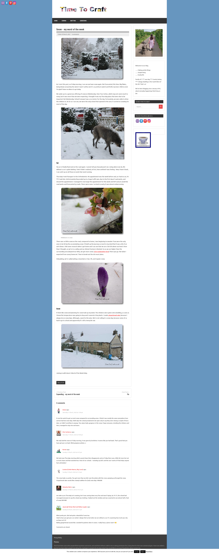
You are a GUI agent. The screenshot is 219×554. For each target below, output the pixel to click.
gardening (83, 21)
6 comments (75, 34)
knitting (73, 21)
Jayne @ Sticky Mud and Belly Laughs (75, 507)
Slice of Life (60, 382)
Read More (149, 551)
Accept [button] (137, 551)
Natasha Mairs (67, 487)
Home (56, 21)
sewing (64, 21)
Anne (64, 410)
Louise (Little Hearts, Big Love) (73, 469)
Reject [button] (142, 551)
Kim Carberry (67, 432)
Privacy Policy (58, 537)
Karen (64, 449)
